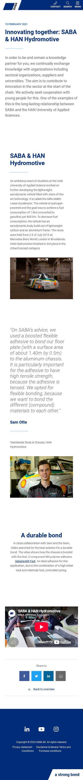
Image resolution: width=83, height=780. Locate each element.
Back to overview (44, 689)
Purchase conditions (50, 751)
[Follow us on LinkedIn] (27, 732)
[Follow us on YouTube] (39, 732)
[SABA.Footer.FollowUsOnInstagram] (54, 732)
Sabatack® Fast (25, 561)
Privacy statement (22, 747)
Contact (56, 6)
